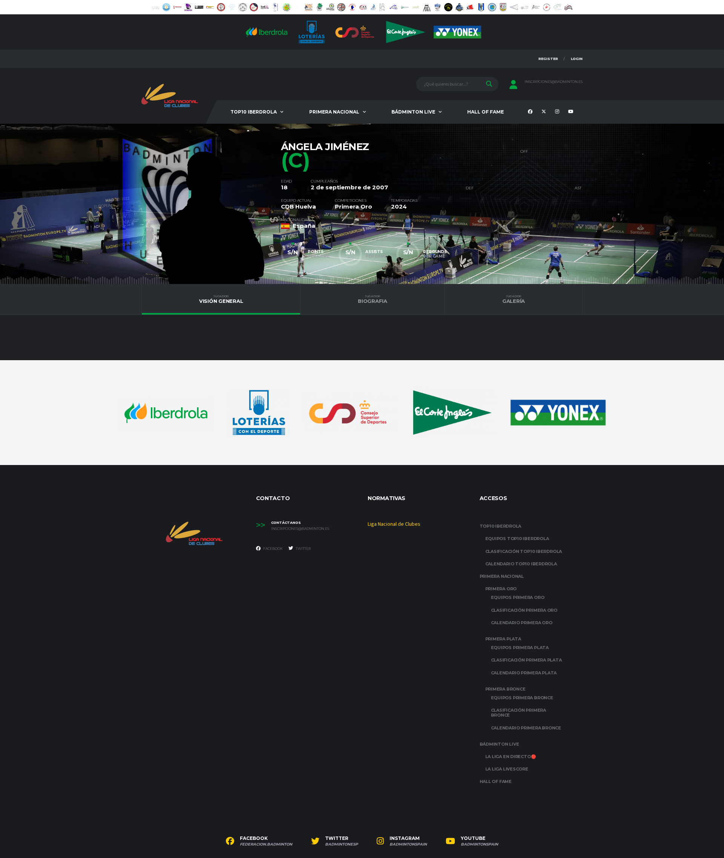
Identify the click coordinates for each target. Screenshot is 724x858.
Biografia (372, 299)
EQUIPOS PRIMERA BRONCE (522, 697)
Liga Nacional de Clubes (394, 524)
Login (577, 59)
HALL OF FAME (485, 112)
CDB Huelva (298, 206)
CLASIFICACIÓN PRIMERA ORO (524, 610)
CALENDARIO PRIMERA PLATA (524, 672)
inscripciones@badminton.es (554, 82)
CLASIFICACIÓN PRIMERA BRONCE (518, 713)
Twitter (303, 548)
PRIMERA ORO (501, 588)
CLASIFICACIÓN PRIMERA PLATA (526, 660)
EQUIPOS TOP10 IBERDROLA (517, 538)
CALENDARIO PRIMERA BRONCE (526, 728)
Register (548, 59)
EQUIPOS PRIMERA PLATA (520, 647)
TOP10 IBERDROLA (253, 112)
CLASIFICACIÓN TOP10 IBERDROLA (523, 551)
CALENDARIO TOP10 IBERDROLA (521, 563)
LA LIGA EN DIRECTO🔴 (510, 756)
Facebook (272, 548)
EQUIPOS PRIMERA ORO (518, 597)
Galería (513, 299)
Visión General (221, 299)
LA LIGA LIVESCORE (506, 769)
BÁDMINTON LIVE (413, 112)
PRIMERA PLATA (503, 639)
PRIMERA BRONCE (505, 689)
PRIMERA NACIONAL (334, 112)
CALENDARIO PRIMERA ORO (521, 622)
